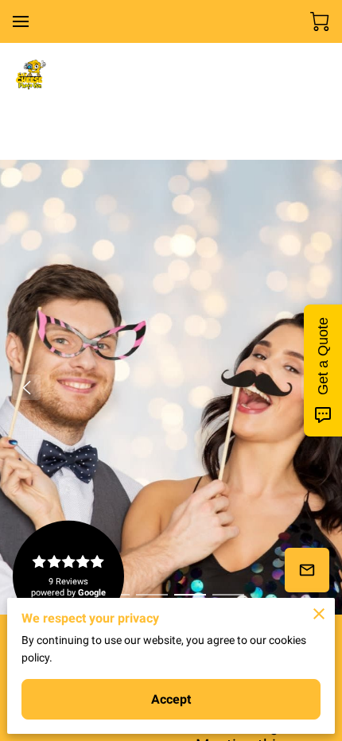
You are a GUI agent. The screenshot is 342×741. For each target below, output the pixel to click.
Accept (171, 699)
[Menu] (21, 21)
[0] (319, 21)
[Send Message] (307, 570)
